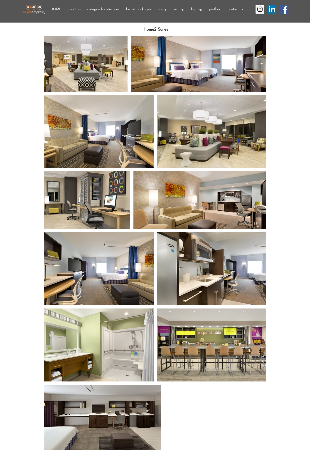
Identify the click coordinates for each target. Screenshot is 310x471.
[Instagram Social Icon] (260, 9)
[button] (74, 9)
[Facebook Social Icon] (284, 9)
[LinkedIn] (272, 9)
